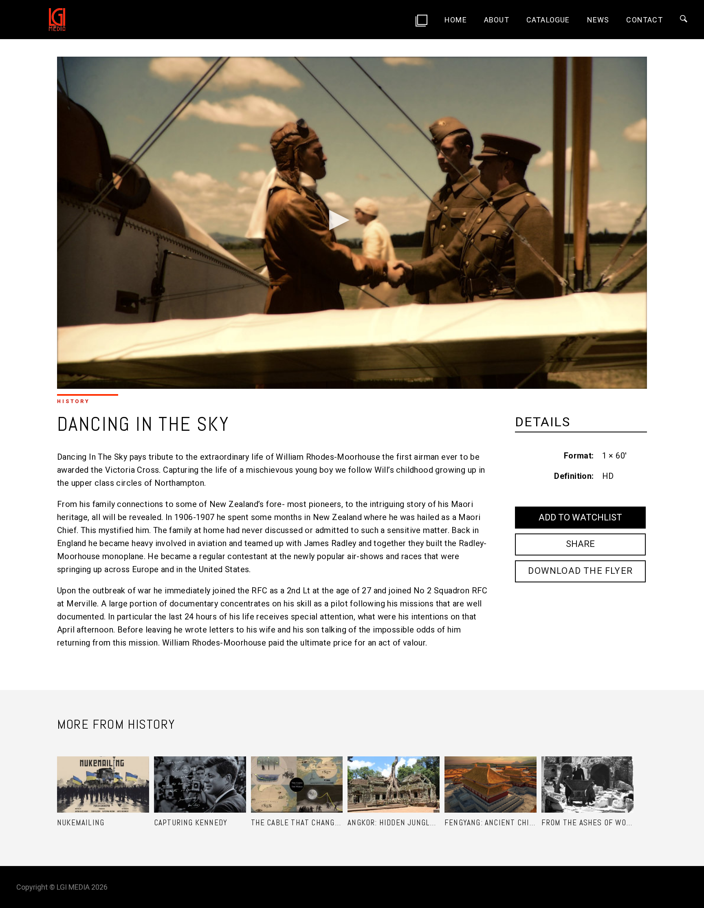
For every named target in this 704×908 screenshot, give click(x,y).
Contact (644, 19)
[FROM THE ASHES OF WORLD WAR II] (587, 774)
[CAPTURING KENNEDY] (200, 774)
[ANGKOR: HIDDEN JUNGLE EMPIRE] (394, 774)
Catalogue (548, 19)
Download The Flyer (580, 571)
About (496, 19)
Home (455, 19)
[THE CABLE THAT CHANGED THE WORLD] (297, 774)
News (598, 19)
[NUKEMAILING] (103, 774)
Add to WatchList (580, 517)
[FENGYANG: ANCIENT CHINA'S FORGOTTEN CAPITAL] (490, 774)
